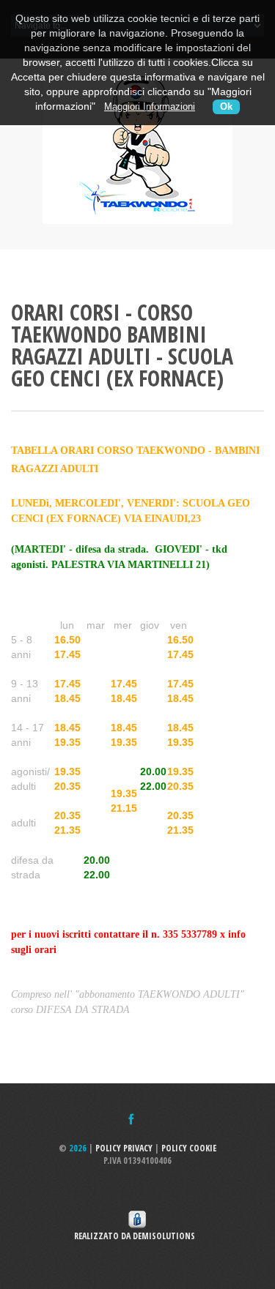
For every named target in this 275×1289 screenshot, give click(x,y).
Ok (226, 107)
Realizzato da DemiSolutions (138, 1236)
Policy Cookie (188, 1148)
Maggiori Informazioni (149, 107)
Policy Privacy (124, 1148)
